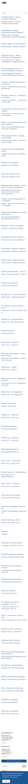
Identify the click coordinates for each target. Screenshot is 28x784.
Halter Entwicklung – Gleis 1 (10, 523)
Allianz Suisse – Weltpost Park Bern (13, 263)
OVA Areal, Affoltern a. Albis (10, 177)
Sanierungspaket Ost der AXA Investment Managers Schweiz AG (13, 74)
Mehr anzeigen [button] (14, 777)
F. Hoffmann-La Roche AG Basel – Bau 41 (14, 311)
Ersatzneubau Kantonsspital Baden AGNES (13, 155)
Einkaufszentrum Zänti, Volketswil (13, 240)
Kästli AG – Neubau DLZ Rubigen (12, 228)
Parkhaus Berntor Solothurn (11, 643)
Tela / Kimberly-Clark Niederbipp (12, 691)
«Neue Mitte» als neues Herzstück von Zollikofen (12, 114)
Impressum (10, 770)
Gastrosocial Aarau (8, 333)
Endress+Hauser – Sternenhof (11, 632)
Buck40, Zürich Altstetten (10, 165)
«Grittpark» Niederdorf (9, 429)
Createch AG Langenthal (9, 702)
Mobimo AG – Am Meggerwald (11, 395)
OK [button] (6, 781)
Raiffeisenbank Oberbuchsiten (11, 582)
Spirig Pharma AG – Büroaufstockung (8, 476)
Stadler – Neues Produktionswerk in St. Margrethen (13, 204)
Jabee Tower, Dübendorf (9, 286)
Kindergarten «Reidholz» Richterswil (13, 251)
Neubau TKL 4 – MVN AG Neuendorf (13, 297)
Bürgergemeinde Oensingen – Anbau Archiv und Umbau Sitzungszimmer (11, 192)
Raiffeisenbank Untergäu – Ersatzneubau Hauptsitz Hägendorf (13, 36)
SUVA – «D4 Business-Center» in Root (14, 620)
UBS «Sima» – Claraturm (9, 345)
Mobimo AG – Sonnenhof (10, 440)
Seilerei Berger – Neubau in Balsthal (13, 47)
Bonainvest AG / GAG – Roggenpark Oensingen (13, 384)
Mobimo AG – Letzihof (9, 370)
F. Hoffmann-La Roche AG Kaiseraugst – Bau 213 (10, 608)
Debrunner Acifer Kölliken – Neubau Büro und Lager (13, 359)
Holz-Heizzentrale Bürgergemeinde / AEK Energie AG (13, 657)
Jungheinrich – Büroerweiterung (12, 668)
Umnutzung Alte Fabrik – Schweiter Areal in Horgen (13, 141)
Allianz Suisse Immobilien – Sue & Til (13, 274)
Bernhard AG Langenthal (9, 714)
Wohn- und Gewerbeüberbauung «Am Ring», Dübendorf (12, 128)
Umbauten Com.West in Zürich (11, 545)
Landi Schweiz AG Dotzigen (10, 498)
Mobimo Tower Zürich (8, 406)
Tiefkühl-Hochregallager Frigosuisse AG (13, 512)
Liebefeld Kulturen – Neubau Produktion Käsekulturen (11, 22)
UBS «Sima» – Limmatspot (10, 486)
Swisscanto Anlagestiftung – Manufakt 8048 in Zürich (11, 218)
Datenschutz (17, 770)
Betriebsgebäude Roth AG (10, 452)
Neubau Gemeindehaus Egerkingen (13, 679)
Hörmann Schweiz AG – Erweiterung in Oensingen (13, 101)
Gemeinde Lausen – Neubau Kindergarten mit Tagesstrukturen (13, 61)
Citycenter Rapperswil (8, 593)
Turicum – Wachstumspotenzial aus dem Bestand (13, 88)
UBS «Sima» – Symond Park (10, 463)
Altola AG (4, 534)
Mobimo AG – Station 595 (10, 418)
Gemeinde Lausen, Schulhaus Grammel (11, 571)
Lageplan (4, 742)
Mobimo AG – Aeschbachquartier (12, 322)
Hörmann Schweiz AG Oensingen (12, 557)
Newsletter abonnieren (14, 761)
